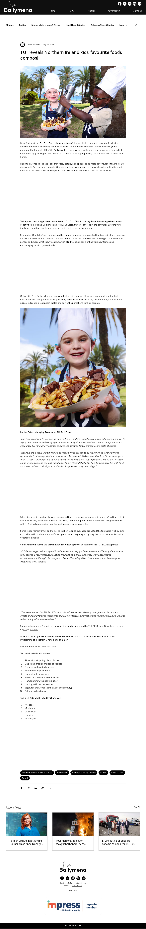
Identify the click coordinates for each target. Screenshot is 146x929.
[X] (124, 4)
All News (10, 25)
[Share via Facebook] (21, 788)
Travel (25, 778)
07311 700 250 (77, 886)
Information (62, 772)
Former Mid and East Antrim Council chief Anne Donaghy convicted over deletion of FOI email (26, 842)
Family (103, 772)
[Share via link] (42, 788)
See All (137, 807)
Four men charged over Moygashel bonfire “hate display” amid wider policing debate (71, 842)
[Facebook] (119, 4)
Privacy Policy (72, 890)
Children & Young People (84, 772)
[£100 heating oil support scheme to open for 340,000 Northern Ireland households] (119, 824)
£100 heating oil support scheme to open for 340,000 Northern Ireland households (118, 842)
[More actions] (124, 44)
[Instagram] (134, 4)
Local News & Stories (75, 25)
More (121, 25)
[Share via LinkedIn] (35, 788)
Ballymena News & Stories (102, 25)
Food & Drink (117, 772)
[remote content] (73, 196)
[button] (136, 25)
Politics (22, 25)
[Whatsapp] (139, 4)
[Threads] (129, 4)
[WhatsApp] (84, 878)
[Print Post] (49, 788)
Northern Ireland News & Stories (46, 25)
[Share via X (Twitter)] (28, 788)
